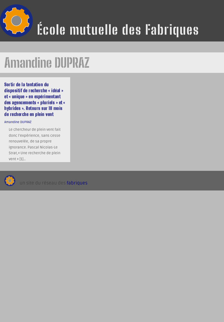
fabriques (77, 183)
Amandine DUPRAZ (17, 122)
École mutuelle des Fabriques (118, 29)
